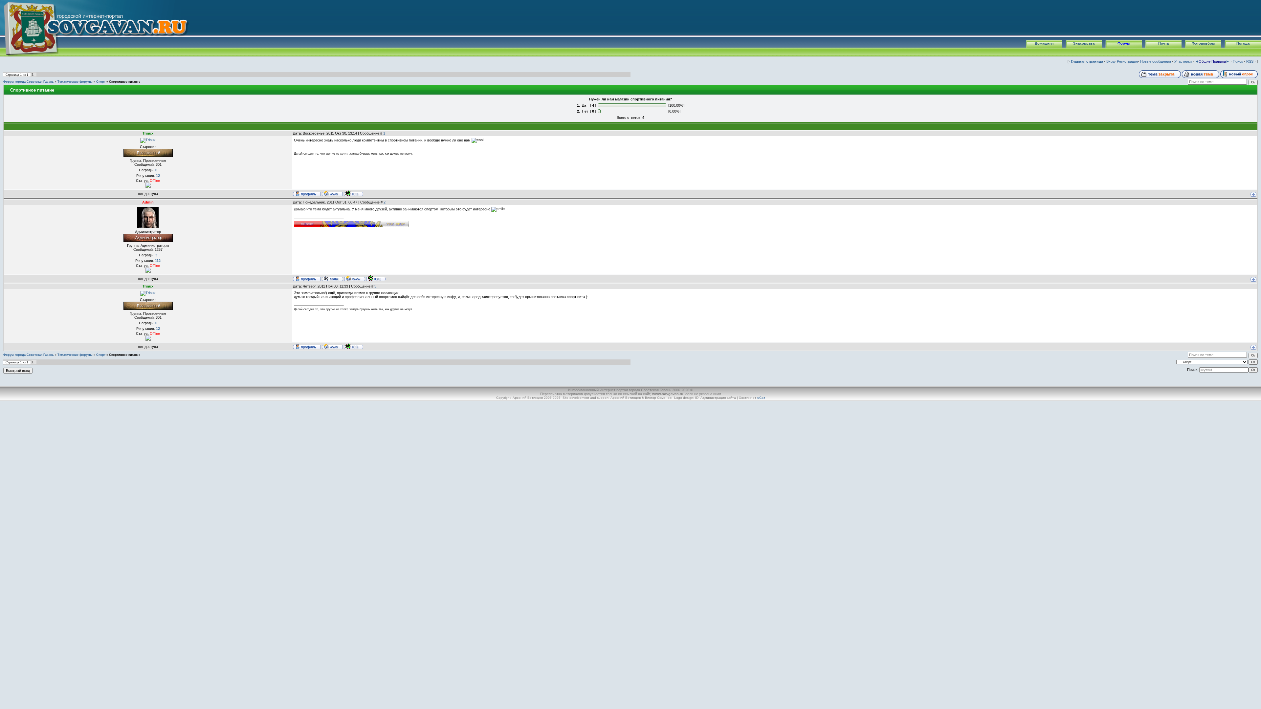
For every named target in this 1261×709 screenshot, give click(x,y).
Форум (1123, 43)
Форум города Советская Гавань (28, 81)
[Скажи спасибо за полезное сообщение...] (148, 185)
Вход (1110, 61)
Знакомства (1084, 43)
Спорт (100, 81)
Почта (1163, 43)
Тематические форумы (75, 81)
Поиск (1238, 61)
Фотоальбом (1203, 43)
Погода (1243, 43)
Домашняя (1044, 43)
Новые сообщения (1155, 61)
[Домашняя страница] (332, 193)
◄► (1212, 61)
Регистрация (1127, 61)
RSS (1249, 61)
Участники (1183, 61)
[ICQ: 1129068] (376, 278)
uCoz (761, 397)
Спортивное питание (124, 81)
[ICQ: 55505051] (353, 193)
